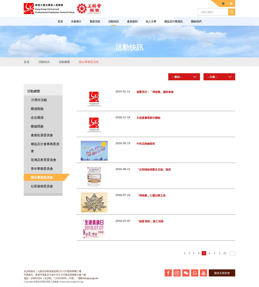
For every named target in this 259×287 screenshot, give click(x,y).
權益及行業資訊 (173, 21)
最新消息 (95, 21)
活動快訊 (113, 21)
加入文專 (151, 21)
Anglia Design (77, 281)
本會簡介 (76, 21)
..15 (224, 253)
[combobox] (184, 76)
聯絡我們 (196, 21)
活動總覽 (64, 61)
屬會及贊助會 (222, 272)
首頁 (60, 21)
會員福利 (132, 21)
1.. (185, 253)
